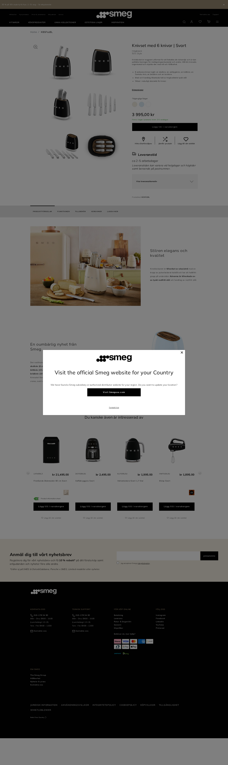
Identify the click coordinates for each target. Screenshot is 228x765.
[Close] (182, 352)
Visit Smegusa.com (114, 392)
